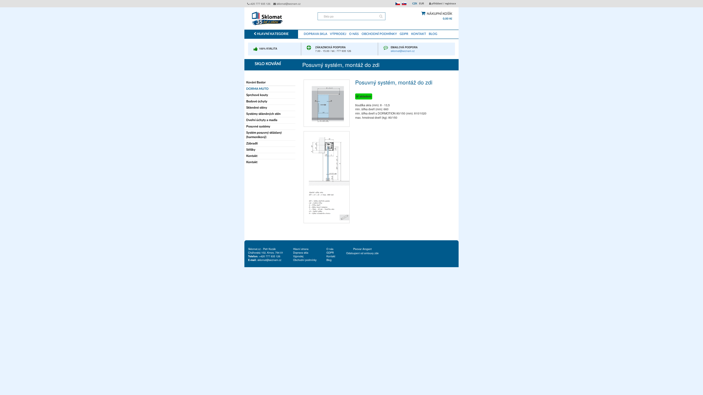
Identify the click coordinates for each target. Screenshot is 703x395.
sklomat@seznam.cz (288, 3)
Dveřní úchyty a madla (261, 120)
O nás (329, 249)
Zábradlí (252, 143)
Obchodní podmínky (305, 260)
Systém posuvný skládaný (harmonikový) (264, 135)
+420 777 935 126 (259, 3)
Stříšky (250, 149)
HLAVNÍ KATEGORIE (272, 34)
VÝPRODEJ (338, 33)
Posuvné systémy (258, 126)
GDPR (404, 33)
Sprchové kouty (257, 95)
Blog (329, 260)
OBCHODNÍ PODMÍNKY (379, 33)
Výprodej (298, 256)
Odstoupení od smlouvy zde (362, 253)
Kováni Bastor (256, 82)
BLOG (433, 33)
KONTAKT (418, 33)
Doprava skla (300, 252)
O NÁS (354, 33)
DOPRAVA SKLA (315, 33)
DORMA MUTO (257, 88)
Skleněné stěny (256, 107)
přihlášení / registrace (443, 3)
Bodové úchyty (256, 101)
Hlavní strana (300, 249)
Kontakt (251, 155)
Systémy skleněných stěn (263, 113)
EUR (421, 3)
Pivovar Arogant (362, 249)
